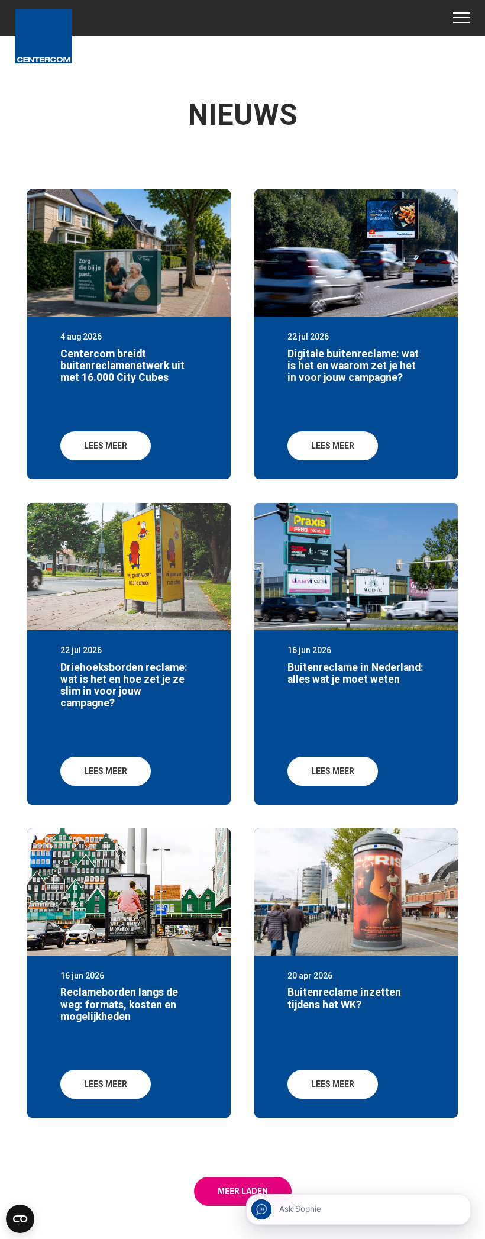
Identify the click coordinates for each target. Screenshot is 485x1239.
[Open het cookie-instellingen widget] (20, 1219)
